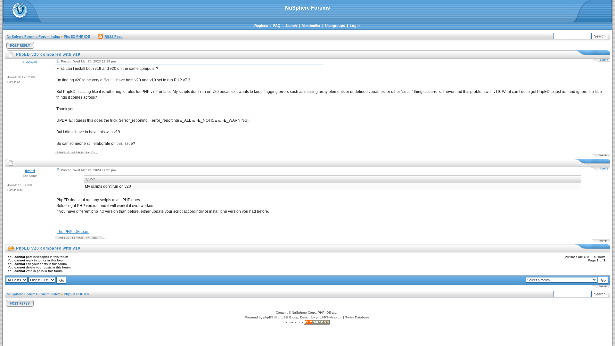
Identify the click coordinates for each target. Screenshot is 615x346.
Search (291, 26)
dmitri (30, 171)
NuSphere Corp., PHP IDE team (315, 312)
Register (261, 26)
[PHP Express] (317, 322)
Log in (355, 26)
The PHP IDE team (73, 231)
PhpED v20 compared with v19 (48, 248)
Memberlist (311, 26)
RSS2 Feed (113, 36)
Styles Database (357, 317)
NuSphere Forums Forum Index (33, 36)
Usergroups (335, 26)
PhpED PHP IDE (77, 36)
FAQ (277, 26)
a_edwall (29, 62)
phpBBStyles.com (329, 317)
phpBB (268, 317)
